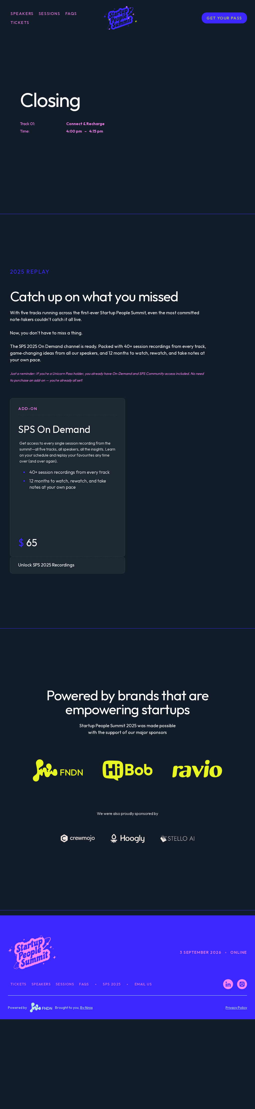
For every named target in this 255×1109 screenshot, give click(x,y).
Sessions (49, 13)
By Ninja (86, 1007)
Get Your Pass (224, 17)
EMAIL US (143, 984)
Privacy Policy (236, 1007)
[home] (127, 18)
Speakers (22, 13)
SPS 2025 (112, 984)
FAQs (71, 13)
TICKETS (19, 22)
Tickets (18, 984)
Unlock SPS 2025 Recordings (46, 565)
